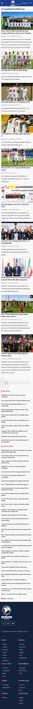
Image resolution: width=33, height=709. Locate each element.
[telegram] (13, 623)
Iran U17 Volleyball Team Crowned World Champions (14, 484)
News (4, 676)
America (21, 652)
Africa (21, 655)
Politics (5, 644)
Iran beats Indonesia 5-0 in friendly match (15, 102)
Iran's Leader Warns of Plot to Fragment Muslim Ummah (15, 400)
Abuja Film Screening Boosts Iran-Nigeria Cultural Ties (15, 481)
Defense (5, 655)
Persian (21, 703)
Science (5, 658)
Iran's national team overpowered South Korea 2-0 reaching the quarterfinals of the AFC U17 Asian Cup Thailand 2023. (15, 178)
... (27, 382)
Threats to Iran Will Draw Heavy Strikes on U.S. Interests (15, 570)
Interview (5, 668)
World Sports (6, 687)
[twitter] (3, 623)
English (21, 697)
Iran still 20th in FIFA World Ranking (14, 70)
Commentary (6, 670)
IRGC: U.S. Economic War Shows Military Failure (13, 594)
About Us (21, 685)
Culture (5, 652)
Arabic (21, 700)
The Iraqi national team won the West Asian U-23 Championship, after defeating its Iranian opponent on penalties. (15, 252)
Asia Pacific (22, 647)
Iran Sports (6, 685)
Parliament (5, 660)
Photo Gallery (23, 670)
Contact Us (22, 687)
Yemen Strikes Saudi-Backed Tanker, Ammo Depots (14, 567)
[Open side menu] (2, 3)
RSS (20, 690)
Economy (5, 649)
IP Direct (5, 697)
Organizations (23, 658)
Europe (21, 649)
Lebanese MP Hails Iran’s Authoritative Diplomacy (13, 579)
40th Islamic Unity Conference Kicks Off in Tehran (13, 436)
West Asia (22, 644)
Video (20, 673)
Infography (22, 668)
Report (4, 673)
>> (6, 385)
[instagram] (8, 623)
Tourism (5, 647)
